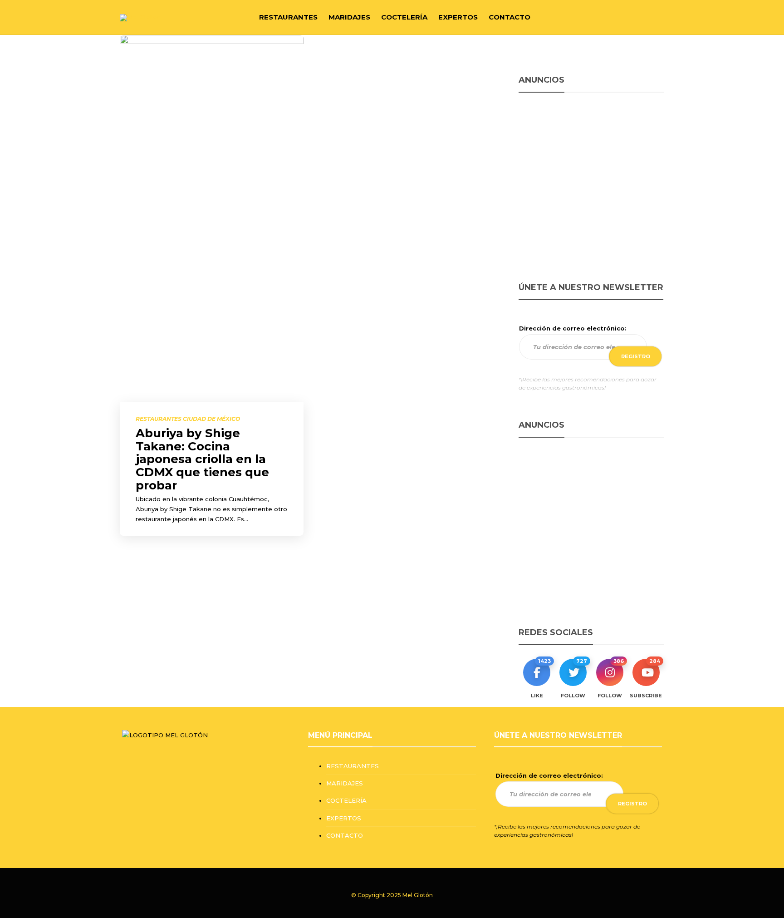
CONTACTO (509, 17)
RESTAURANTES (288, 17)
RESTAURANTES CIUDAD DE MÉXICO (188, 418)
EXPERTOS (458, 17)
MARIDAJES (349, 17)
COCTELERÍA (404, 17)
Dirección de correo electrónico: (573, 328)
